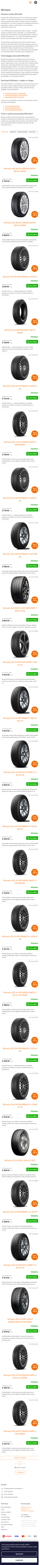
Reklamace (4, 1530)
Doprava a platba (6, 1512)
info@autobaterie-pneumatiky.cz (13, 1489)
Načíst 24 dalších (20, 1458)
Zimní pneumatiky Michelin (12, 108)
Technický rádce (6, 1520)
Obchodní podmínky (7, 1525)
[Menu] (36, 2)
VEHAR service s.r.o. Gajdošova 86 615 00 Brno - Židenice (27, 1509)
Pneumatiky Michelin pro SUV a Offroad (16, 95)
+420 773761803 (8, 1494)
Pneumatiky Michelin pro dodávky (14, 97)
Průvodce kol (5, 1522)
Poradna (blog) (5, 1517)
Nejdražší (13, 132)
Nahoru (20, 1472)
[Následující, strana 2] (20, 1463)
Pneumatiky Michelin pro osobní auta (15, 93)
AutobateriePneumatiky (11, 1497)
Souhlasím (19, 1560)
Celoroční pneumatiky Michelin (13, 110)
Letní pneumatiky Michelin (12, 106)
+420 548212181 (8, 1491)
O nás (2, 1510)
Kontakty (3, 1515)
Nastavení (19, 1554)
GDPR (2, 1527)
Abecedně (32, 132)
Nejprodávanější (22, 132)
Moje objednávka (6, 1507)
